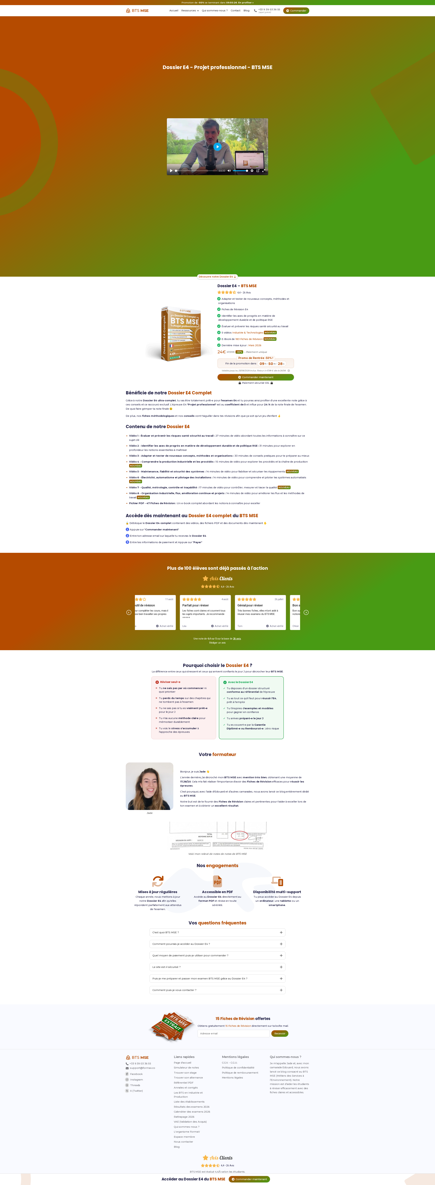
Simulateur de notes (186, 1067)
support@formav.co (142, 1067)
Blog (177, 1146)
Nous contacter (183, 1141)
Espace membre (184, 1136)
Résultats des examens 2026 (192, 1106)
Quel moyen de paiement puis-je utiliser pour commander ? (190, 955)
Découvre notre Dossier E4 (216, 276)
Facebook (136, 1074)
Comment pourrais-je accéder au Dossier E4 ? (181, 943)
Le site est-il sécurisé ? (166, 967)
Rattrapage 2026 (184, 1116)
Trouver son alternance (188, 1077)
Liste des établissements (189, 1101)
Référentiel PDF (184, 1082)
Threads (135, 1085)
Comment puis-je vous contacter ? (174, 990)
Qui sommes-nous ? (186, 1126)
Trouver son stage (185, 1072)
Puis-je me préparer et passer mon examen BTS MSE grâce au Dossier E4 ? (199, 978)
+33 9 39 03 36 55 (140, 1063)
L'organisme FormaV (187, 1131)
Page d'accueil (182, 1062)
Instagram (136, 1079)
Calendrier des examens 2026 (192, 1111)
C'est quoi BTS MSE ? (165, 932)
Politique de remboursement (240, 1072)
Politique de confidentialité (238, 1067)
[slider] (196, 170)
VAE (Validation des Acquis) (190, 1121)
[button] (128, 612)
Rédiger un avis (217, 642)
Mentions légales (232, 1077)
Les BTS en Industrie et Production (188, 1094)
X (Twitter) (136, 1090)
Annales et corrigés (186, 1087)
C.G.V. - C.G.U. (230, 1062)
